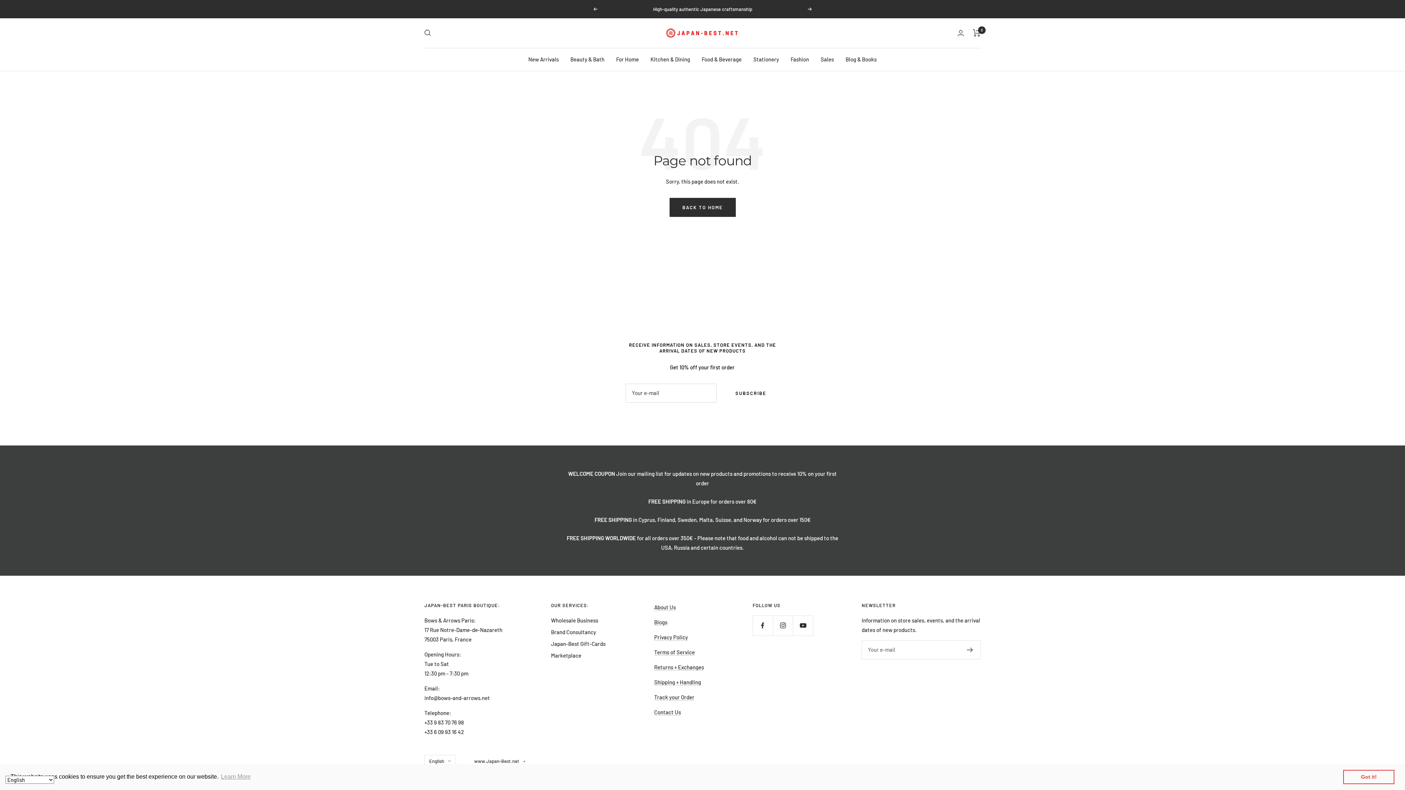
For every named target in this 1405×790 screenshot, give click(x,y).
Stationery (766, 59)
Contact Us (667, 712)
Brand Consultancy (573, 632)
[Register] (970, 649)
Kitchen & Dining (670, 59)
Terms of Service (674, 652)
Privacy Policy (671, 637)
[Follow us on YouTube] (803, 626)
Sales (827, 59)
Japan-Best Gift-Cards (578, 643)
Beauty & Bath (587, 59)
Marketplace (566, 655)
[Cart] (977, 33)
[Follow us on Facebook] (763, 626)
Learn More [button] (236, 777)
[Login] (961, 33)
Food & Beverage (722, 59)
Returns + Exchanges (679, 667)
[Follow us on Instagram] (783, 626)
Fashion (800, 59)
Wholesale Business (574, 620)
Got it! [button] (1369, 777)
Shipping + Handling (677, 682)
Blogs (660, 622)
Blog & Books (861, 59)
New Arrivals (543, 59)
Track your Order (674, 697)
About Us (665, 607)
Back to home (702, 207)
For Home (627, 59)
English (436, 761)
